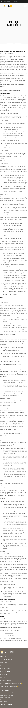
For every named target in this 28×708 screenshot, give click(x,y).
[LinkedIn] (8, 704)
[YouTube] (10, 704)
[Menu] (25, 6)
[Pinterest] (4, 704)
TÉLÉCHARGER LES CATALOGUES (8, 686)
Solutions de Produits (6, 659)
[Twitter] (1, 704)
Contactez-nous (5, 671)
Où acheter (3, 674)
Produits (3, 656)
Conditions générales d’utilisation (8, 693)
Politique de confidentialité (6, 695)
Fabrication (3, 662)
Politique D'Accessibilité (6, 697)
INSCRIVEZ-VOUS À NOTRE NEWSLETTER (10, 683)
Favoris (2, 677)
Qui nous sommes (5, 668)
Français (15, 1)
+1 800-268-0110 (10, 635)
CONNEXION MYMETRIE (6, 680)
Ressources (3, 665)
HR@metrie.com (9, 633)
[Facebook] (6, 704)
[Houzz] (11, 704)
